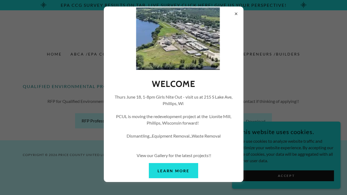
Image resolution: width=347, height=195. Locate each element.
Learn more (174, 170)
